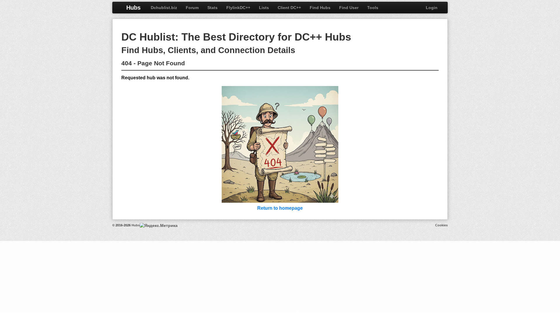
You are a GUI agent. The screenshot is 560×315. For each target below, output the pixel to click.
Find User (348, 7)
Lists (264, 7)
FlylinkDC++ (238, 7)
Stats (212, 7)
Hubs (133, 7)
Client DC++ (289, 7)
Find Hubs (320, 7)
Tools (372, 7)
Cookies (441, 225)
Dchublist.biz (164, 7)
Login (432, 7)
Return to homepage (280, 208)
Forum (192, 7)
